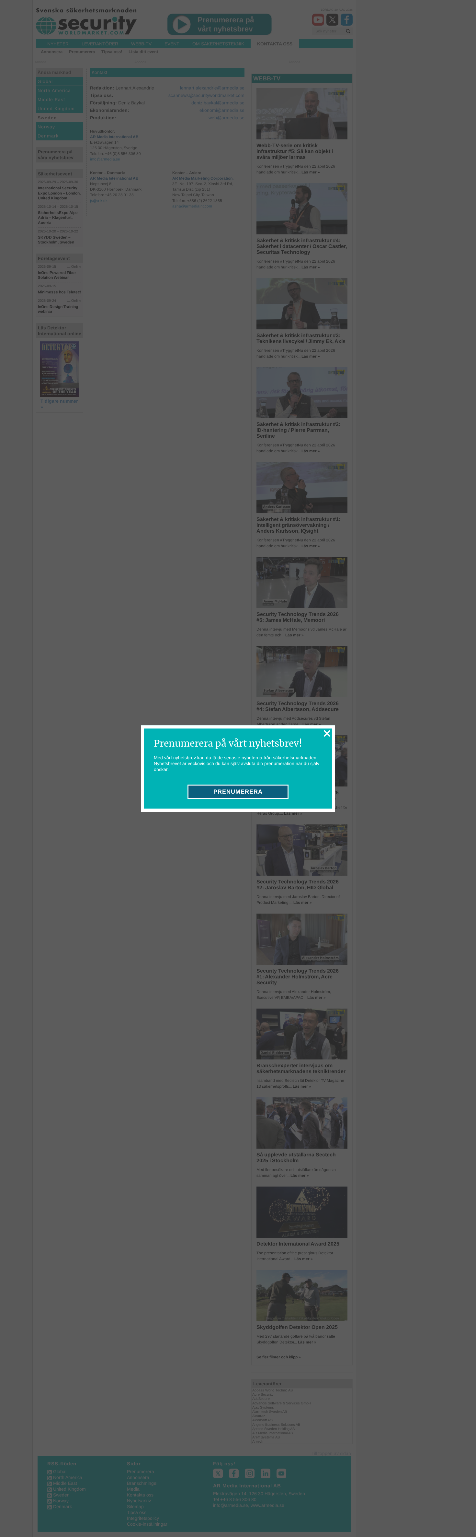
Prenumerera (238, 791)
